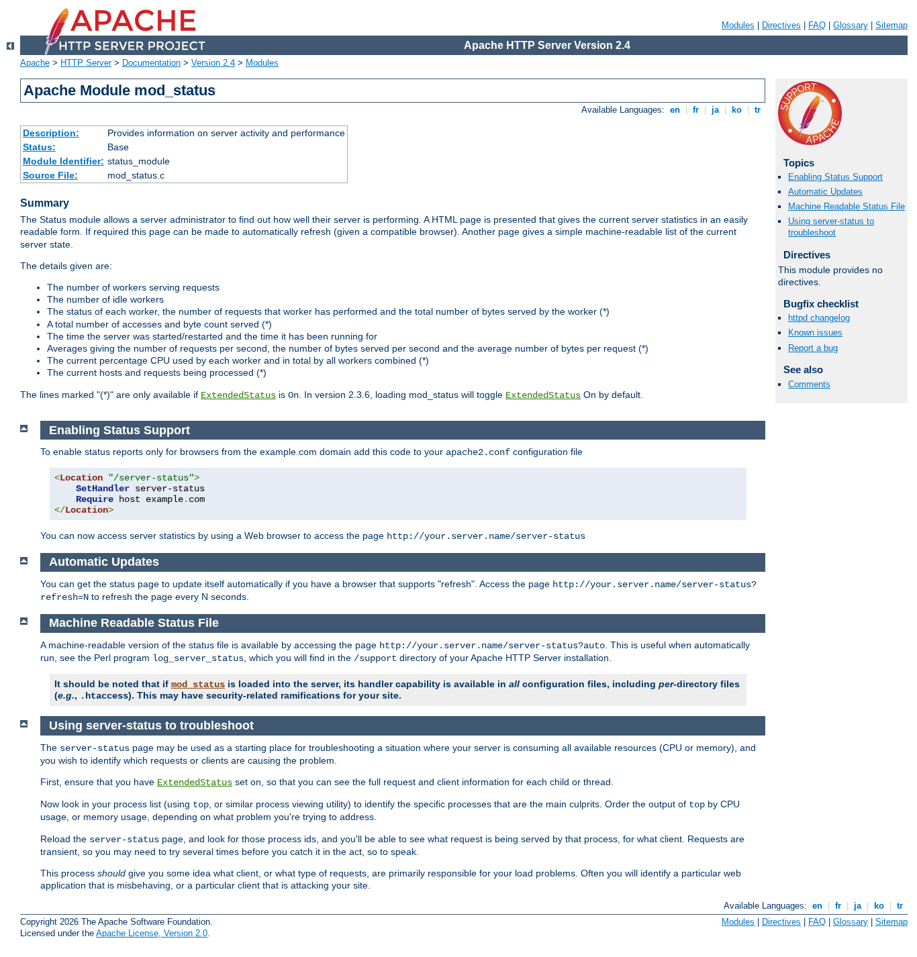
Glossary (850, 25)
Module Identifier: (63, 161)
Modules (738, 25)
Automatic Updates (825, 192)
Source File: (50, 175)
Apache (35, 63)
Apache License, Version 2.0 (151, 933)
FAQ (817, 25)
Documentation (151, 63)
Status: (39, 147)
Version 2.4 (213, 63)
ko (736, 110)
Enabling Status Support (835, 177)
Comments (809, 384)
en (675, 110)
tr (757, 110)
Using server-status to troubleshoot (831, 227)
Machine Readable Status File (846, 206)
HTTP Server (85, 63)
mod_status (198, 684)
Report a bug (813, 348)
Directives (781, 25)
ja (715, 110)
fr (696, 110)
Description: (51, 133)
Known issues (815, 333)
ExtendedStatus (238, 395)
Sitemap (891, 25)
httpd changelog (819, 318)
